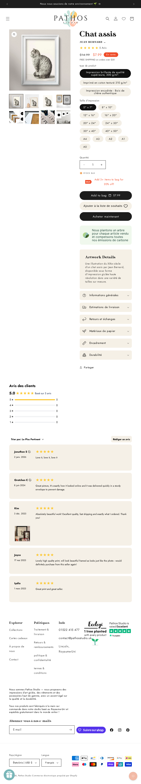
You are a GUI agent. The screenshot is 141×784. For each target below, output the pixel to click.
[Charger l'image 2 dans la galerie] (32, 101)
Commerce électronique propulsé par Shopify (54, 775)
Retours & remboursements (43, 645)
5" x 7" (88, 107)
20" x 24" (89, 123)
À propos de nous (16, 649)
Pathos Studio (24, 775)
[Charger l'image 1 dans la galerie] (16, 101)
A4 (85, 139)
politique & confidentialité (42, 658)
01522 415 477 (69, 630)
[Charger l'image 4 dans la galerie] (63, 101)
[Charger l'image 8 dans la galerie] (63, 117)
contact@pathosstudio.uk (75, 638)
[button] (8, 19)
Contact (13, 659)
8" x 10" (107, 107)
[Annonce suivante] (134, 4)
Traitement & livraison (41, 632)
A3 (98, 139)
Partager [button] (89, 367)
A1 (123, 139)
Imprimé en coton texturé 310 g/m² (105, 82)
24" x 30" (111, 123)
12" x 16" (89, 115)
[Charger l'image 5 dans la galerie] (16, 117)
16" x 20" (111, 115)
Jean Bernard (91, 42)
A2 (110, 139)
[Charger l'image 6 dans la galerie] (32, 117)
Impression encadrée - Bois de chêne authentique (105, 92)
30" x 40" (89, 131)
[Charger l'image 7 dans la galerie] (48, 117)
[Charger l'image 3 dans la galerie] (48, 101)
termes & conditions (40, 670)
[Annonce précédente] (7, 4)
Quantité (84, 157)
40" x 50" (111, 131)
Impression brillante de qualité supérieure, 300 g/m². (105, 73)
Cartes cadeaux (18, 638)
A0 (85, 147)
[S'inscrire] (70, 729)
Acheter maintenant (106, 217)
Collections (16, 630)
